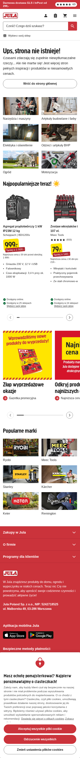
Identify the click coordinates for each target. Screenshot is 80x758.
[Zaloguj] (45, 15)
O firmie (9, 544)
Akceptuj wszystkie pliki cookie (40, 728)
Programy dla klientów (21, 557)
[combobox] (40, 26)
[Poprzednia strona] (10, 317)
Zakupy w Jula (14, 532)
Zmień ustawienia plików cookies (40, 749)
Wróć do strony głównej (40, 83)
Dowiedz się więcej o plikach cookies (42, 718)
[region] (40, 705)
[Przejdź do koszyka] (65, 15)
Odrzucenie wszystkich (40, 739)
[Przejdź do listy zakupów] (55, 15)
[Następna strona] (69, 317)
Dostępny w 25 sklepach (19, 304)
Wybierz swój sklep (19, 35)
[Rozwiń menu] (74, 15)
